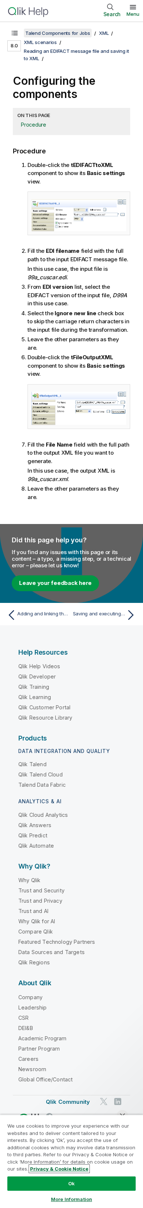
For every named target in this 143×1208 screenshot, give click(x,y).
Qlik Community (68, 1101)
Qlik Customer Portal (44, 707)
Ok (71, 1183)
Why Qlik (29, 880)
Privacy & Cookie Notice (59, 1169)
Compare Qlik (35, 931)
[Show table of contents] (14, 33)
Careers (28, 1059)
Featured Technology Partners (56, 942)
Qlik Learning (34, 697)
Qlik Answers (34, 825)
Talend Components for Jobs (57, 33)
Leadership (32, 1007)
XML (104, 33)
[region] (71, 1161)
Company (30, 997)
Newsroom (32, 1069)
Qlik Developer (37, 676)
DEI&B (25, 1028)
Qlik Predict (32, 835)
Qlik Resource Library (45, 717)
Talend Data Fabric (42, 785)
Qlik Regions (34, 962)
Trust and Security (41, 890)
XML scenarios (40, 42)
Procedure (33, 124)
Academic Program (42, 1038)
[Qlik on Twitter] (103, 1101)
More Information (71, 1199)
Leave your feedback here (55, 582)
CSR (23, 1018)
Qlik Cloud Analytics (43, 815)
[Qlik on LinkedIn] (117, 1101)
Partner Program (39, 1048)
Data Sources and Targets (51, 952)
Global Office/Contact (45, 1079)
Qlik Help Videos (39, 666)
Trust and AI (33, 911)
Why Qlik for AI (36, 921)
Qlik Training (33, 687)
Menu (132, 14)
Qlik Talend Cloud (40, 774)
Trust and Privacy (40, 901)
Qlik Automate (36, 846)
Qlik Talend (32, 764)
